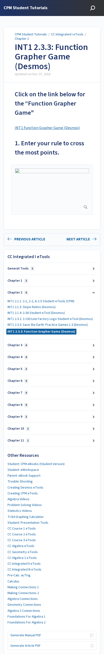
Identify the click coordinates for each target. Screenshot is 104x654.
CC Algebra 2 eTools (22, 558)
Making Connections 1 (23, 587)
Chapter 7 (17, 392)
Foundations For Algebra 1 (26, 616)
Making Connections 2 (23, 593)
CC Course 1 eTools (21, 528)
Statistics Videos (19, 510)
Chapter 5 (17, 369)
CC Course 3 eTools (21, 540)
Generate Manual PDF (25, 635)
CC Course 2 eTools (21, 534)
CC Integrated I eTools (67, 34)
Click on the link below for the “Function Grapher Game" (50, 103)
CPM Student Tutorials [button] (25, 8)
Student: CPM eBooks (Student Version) (36, 464)
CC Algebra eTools (20, 546)
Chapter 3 (17, 345)
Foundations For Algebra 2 (26, 622)
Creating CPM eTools (22, 493)
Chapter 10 (18, 428)
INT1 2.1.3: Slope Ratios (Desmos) (31, 307)
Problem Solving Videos (24, 505)
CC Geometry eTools (22, 552)
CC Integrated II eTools (24, 563)
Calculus (13, 581)
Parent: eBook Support (23, 475)
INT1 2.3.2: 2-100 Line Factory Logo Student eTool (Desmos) (50, 319)
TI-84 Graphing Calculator (25, 517)
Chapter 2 (22, 38)
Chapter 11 (18, 440)
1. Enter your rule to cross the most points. (49, 148)
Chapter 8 (17, 404)
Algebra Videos (18, 499)
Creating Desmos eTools (25, 487)
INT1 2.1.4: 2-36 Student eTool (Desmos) (36, 313)
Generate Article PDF (25, 645)
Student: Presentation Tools (27, 522)
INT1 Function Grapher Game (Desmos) (47, 128)
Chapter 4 (17, 357)
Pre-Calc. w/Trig (18, 575)
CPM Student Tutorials (31, 34)
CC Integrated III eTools (24, 569)
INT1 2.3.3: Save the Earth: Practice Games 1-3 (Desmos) (47, 324)
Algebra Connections (22, 599)
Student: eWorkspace (23, 469)
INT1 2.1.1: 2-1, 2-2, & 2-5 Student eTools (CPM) (40, 301)
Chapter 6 (17, 380)
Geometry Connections (24, 604)
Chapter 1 (17, 280)
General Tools (20, 268)
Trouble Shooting (20, 481)
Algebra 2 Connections (23, 610)
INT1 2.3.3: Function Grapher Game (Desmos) (51, 56)
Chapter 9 (17, 416)
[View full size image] (52, 189)
